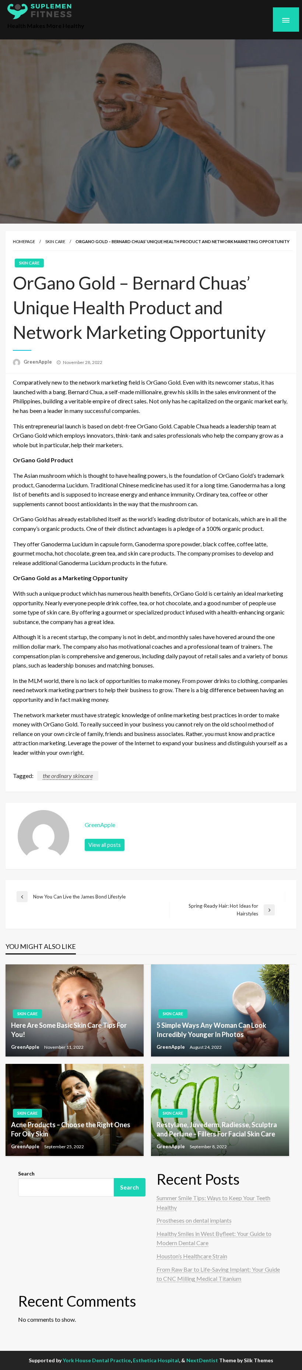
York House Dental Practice (97, 1360)
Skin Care (55, 241)
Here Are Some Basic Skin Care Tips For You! (69, 1029)
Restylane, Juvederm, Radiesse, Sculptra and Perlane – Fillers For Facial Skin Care (217, 1129)
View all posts (104, 845)
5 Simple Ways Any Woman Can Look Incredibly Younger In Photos (211, 1029)
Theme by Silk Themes (246, 1360)
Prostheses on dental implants (194, 1220)
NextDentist (202, 1360)
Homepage (24, 241)
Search (26, 1173)
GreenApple (38, 362)
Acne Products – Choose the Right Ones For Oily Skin (70, 1129)
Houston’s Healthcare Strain (192, 1255)
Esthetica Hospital (156, 1360)
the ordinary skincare (68, 775)
